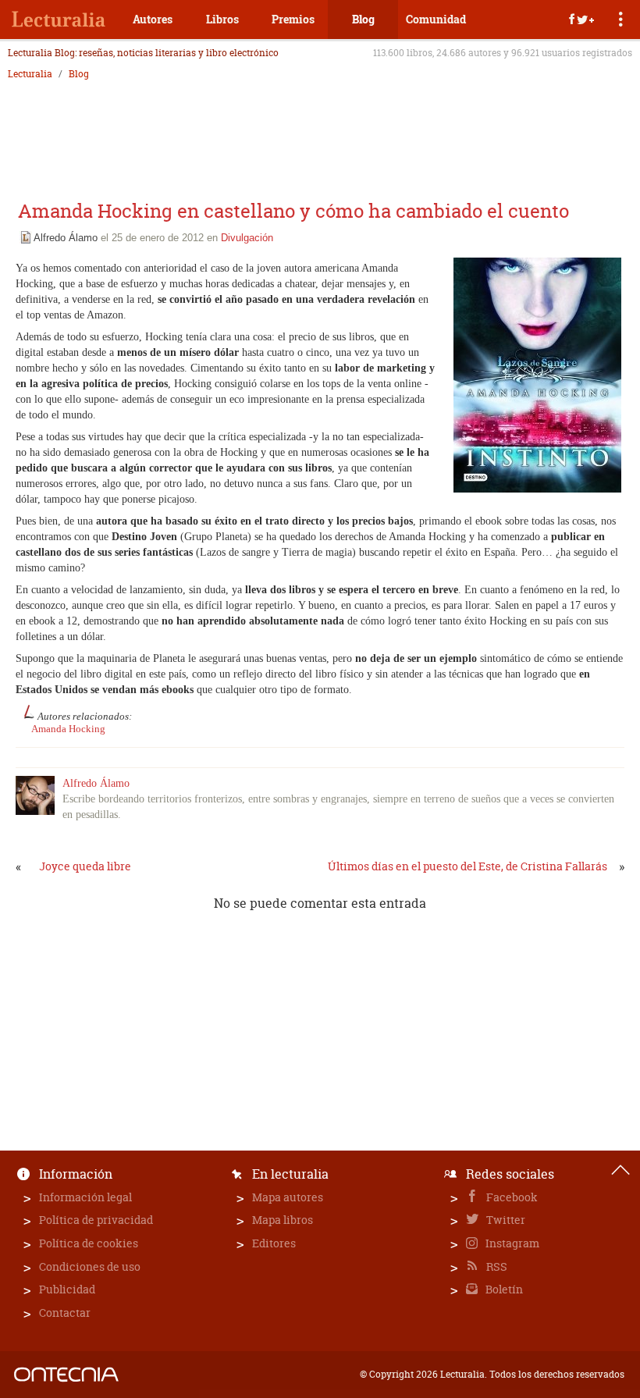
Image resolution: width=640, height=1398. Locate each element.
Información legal (85, 1197)
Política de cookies (88, 1243)
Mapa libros (282, 1219)
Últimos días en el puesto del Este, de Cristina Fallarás (467, 866)
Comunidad (436, 19)
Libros (222, 19)
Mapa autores (287, 1197)
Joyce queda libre (85, 866)
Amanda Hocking (68, 729)
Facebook (511, 1197)
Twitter (504, 1219)
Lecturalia (30, 74)
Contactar (65, 1312)
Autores (152, 19)
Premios (293, 19)
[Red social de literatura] (58, 19)
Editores (274, 1243)
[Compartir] (581, 19)
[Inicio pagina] (620, 1170)
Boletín (503, 1289)
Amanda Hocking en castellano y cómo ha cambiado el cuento (293, 211)
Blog (363, 19)
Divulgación (247, 238)
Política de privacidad (96, 1219)
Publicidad (67, 1289)
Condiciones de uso (89, 1266)
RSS (495, 1266)
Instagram (511, 1243)
